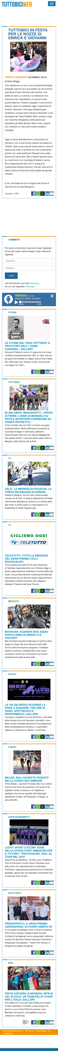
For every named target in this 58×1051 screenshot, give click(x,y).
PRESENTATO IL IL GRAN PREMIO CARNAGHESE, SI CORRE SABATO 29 (28, 925)
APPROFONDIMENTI (19, 816)
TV (9, 458)
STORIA (12, 312)
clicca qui (34, 283)
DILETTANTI (14, 893)
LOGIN (11, 275)
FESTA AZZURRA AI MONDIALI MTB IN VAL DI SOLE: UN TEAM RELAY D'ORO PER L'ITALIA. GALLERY (29, 996)
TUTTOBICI (14, 382)
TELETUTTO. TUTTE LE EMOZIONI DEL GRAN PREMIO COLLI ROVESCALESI (26, 558)
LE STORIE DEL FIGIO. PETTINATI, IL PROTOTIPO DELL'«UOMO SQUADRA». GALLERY (27, 346)
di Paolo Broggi (12, 81)
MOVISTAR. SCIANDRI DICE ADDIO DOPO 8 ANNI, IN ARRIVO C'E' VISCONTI (26, 635)
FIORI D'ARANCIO (16, 77)
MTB (10, 962)
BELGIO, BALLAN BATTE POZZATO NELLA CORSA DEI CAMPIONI (27, 779)
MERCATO (13, 601)
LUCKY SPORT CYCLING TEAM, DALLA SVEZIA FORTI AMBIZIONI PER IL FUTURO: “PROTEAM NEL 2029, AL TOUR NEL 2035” (28, 852)
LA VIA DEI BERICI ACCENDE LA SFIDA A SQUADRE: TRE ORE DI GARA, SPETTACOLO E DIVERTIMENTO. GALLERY (25, 709)
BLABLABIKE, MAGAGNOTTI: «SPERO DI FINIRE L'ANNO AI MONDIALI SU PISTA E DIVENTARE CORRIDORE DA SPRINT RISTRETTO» (29, 417)
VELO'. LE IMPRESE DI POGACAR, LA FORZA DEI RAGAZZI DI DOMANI (28, 490)
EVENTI (12, 674)
